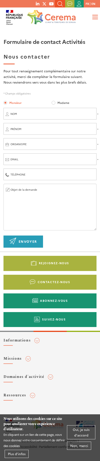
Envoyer (28, 241)
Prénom (15, 128)
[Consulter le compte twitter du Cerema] (44, 3)
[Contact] (69, 3)
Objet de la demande (23, 189)
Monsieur (15, 103)
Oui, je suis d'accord (81, 432)
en (93, 4)
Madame (63, 103)
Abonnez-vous (54, 301)
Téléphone (17, 174)
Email (14, 159)
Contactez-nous (54, 282)
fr (87, 4)
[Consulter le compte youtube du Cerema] (51, 3)
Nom (13, 113)
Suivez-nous (54, 319)
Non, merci (79, 445)
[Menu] (94, 17)
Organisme (18, 144)
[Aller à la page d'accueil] (50, 15)
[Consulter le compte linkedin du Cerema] (37, 3)
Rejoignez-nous (54, 263)
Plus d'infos (17, 453)
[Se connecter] (79, 3)
